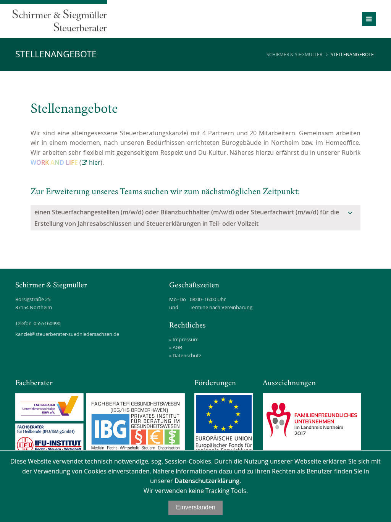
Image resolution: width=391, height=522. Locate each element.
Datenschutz (187, 355)
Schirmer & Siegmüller (294, 54)
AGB (177, 347)
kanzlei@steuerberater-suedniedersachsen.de (67, 334)
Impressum (186, 339)
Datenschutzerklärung (206, 481)
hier (94, 162)
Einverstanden (195, 507)
